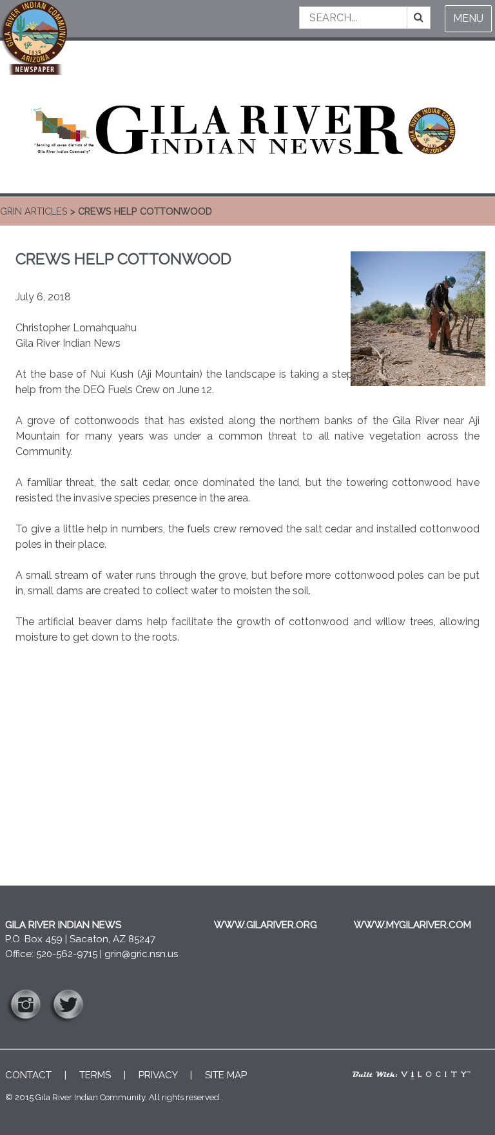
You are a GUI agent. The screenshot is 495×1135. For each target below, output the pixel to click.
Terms (95, 1075)
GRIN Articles (34, 211)
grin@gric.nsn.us (141, 954)
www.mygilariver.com (412, 925)
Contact (28, 1075)
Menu (468, 18)
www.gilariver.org (265, 925)
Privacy (158, 1075)
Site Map (226, 1075)
